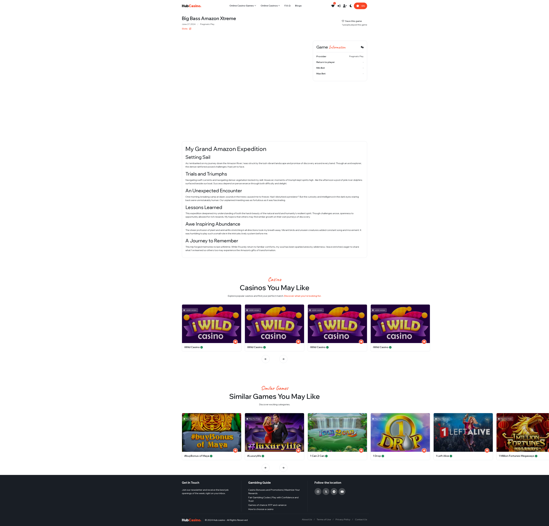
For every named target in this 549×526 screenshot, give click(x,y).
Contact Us (361, 519)
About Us (307, 519)
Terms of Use (324, 519)
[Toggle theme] (351, 6)
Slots (185, 28)
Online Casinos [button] (269, 5)
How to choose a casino (260, 509)
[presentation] (266, 359)
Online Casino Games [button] (241, 5)
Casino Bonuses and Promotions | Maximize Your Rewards (274, 491)
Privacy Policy (343, 519)
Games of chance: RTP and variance (267, 505)
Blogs (298, 5)
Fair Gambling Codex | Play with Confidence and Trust (273, 499)
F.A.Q (288, 5)
